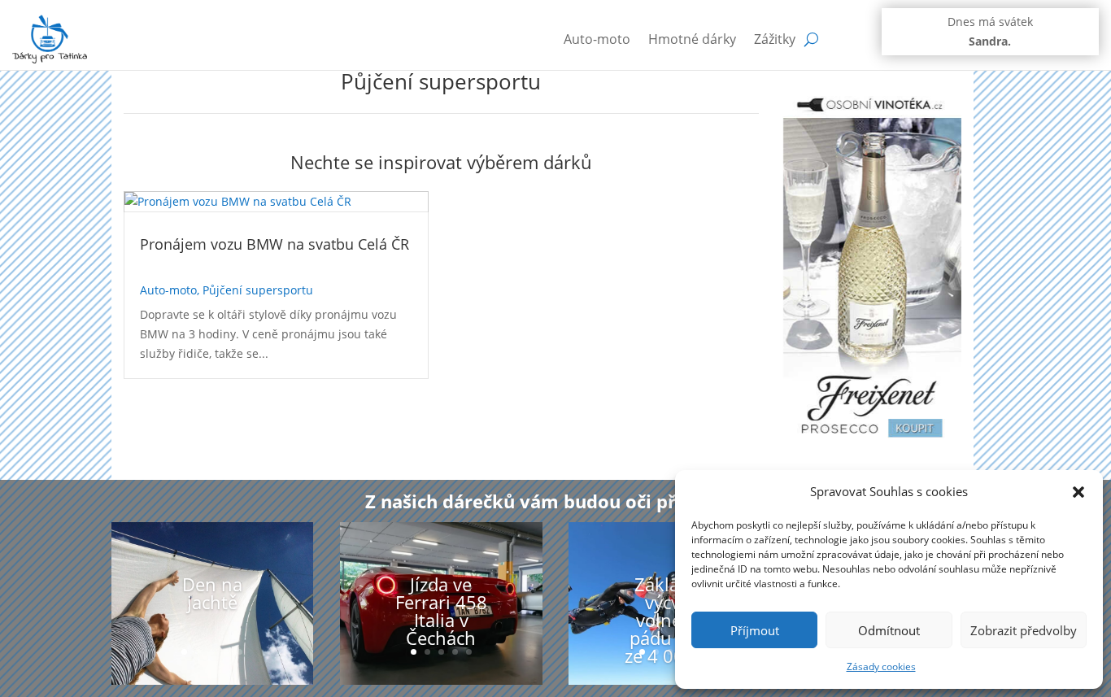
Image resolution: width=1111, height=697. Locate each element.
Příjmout (754, 630)
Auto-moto (597, 39)
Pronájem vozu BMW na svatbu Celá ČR (274, 244)
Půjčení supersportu (258, 290)
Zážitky (774, 39)
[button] (1078, 492)
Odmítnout (889, 630)
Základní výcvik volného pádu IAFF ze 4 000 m (670, 620)
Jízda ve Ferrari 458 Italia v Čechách (441, 611)
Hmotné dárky (692, 39)
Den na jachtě (212, 593)
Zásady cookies (881, 666)
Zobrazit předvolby (1023, 630)
